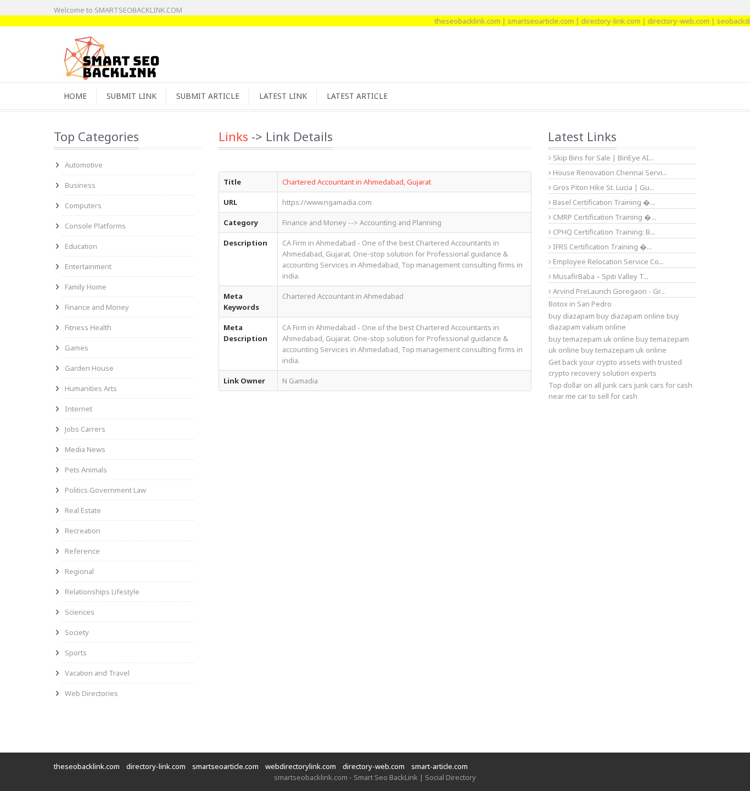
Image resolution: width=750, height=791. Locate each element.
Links (233, 136)
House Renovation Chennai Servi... (609, 172)
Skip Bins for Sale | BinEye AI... (602, 158)
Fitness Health (88, 327)
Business (80, 185)
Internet (78, 409)
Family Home (86, 287)
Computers (83, 205)
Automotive (84, 165)
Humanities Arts (91, 388)
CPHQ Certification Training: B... (603, 232)
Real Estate (83, 510)
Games (76, 348)
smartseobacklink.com (311, 777)
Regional (79, 571)
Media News (85, 449)
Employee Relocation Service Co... (607, 261)
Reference (82, 551)
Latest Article (357, 96)
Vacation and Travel (97, 673)
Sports (76, 653)
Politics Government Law (105, 490)
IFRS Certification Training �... (601, 247)
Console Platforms (95, 226)
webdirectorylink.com (300, 766)
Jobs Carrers (85, 429)
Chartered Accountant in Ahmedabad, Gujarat (356, 182)
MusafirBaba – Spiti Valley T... (599, 276)
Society (77, 632)
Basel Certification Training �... (603, 202)
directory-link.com (601, 21)
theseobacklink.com (458, 21)
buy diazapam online (630, 316)
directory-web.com (669, 21)
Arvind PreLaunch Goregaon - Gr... (608, 291)
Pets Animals (86, 470)
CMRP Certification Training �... (603, 217)
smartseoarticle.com (531, 21)
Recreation (82, 531)
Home (75, 96)
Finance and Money (97, 307)
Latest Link (283, 96)
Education (81, 246)
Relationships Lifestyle (102, 592)
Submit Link (131, 96)
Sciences (79, 612)
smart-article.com (439, 766)
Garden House (89, 368)
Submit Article (207, 96)
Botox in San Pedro (580, 304)
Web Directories (91, 693)
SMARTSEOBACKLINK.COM (138, 10)
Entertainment (88, 266)
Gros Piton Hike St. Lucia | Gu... (602, 187)
